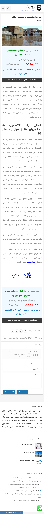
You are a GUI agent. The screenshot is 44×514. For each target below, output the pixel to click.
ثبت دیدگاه (21, 392)
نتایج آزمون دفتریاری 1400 (27, 460)
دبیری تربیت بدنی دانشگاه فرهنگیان (24, 491)
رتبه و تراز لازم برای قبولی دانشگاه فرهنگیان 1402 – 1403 (20, 481)
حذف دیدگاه (8, 392)
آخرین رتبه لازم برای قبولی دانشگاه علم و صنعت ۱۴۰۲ (21, 484)
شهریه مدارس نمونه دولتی (27, 444)
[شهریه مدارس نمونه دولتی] (38, 446)
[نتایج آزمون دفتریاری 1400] (38, 462)
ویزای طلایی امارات (29, 452)
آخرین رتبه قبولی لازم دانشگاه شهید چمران (23, 500)
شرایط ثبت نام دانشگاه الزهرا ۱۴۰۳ (27, 487)
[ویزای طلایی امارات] (38, 454)
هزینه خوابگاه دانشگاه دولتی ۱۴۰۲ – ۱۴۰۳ (23, 478)
